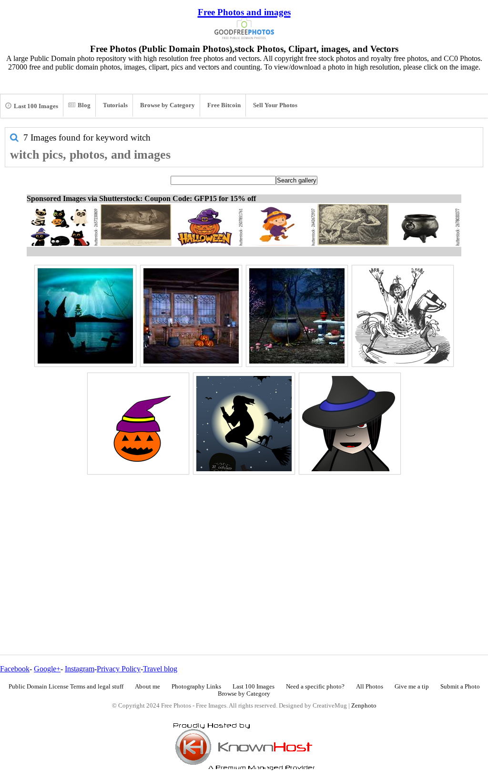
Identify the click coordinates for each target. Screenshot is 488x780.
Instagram (79, 669)
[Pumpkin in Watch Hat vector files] (138, 424)
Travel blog (160, 669)
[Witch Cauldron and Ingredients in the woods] (297, 316)
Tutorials (115, 105)
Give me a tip (412, 686)
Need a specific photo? (315, 686)
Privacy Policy (119, 669)
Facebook (15, 669)
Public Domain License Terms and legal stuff (66, 686)
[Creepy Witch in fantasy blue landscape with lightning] (85, 316)
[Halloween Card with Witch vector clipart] (244, 424)
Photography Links (196, 686)
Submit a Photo (460, 686)
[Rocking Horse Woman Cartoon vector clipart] (403, 316)
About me (147, 686)
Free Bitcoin (224, 105)
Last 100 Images (36, 106)
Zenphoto (363, 705)
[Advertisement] (244, 544)
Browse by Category (167, 105)
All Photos (369, 686)
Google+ (47, 669)
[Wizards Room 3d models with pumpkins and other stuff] (191, 316)
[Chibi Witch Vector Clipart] (350, 424)
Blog (84, 105)
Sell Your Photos (275, 105)
